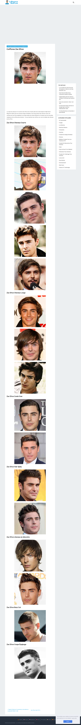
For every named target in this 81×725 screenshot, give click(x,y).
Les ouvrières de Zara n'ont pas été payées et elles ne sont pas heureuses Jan (66, 89)
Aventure (61, 132)
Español (54, 719)
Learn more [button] (74, 718)
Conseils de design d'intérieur (65, 134)
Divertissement (62, 162)
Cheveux (61, 137)
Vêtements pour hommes (65, 151)
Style (60, 147)
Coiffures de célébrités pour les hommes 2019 (17, 46)
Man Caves (61, 165)
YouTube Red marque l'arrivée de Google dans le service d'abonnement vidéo (66, 107)
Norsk (38, 719)
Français (26, 719)
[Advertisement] (40, 14)
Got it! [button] (68, 721)
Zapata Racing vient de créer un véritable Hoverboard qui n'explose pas (66, 98)
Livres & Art (61, 158)
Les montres (62, 125)
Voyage (60, 122)
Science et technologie (64, 167)
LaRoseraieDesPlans (11, 722)
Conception (61, 129)
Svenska (43, 719)
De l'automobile (62, 120)
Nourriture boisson (63, 127)
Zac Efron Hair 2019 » (35, 710)
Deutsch (20, 719)
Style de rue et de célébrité (65, 149)
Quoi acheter (62, 160)
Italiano (49, 719)
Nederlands (33, 719)
